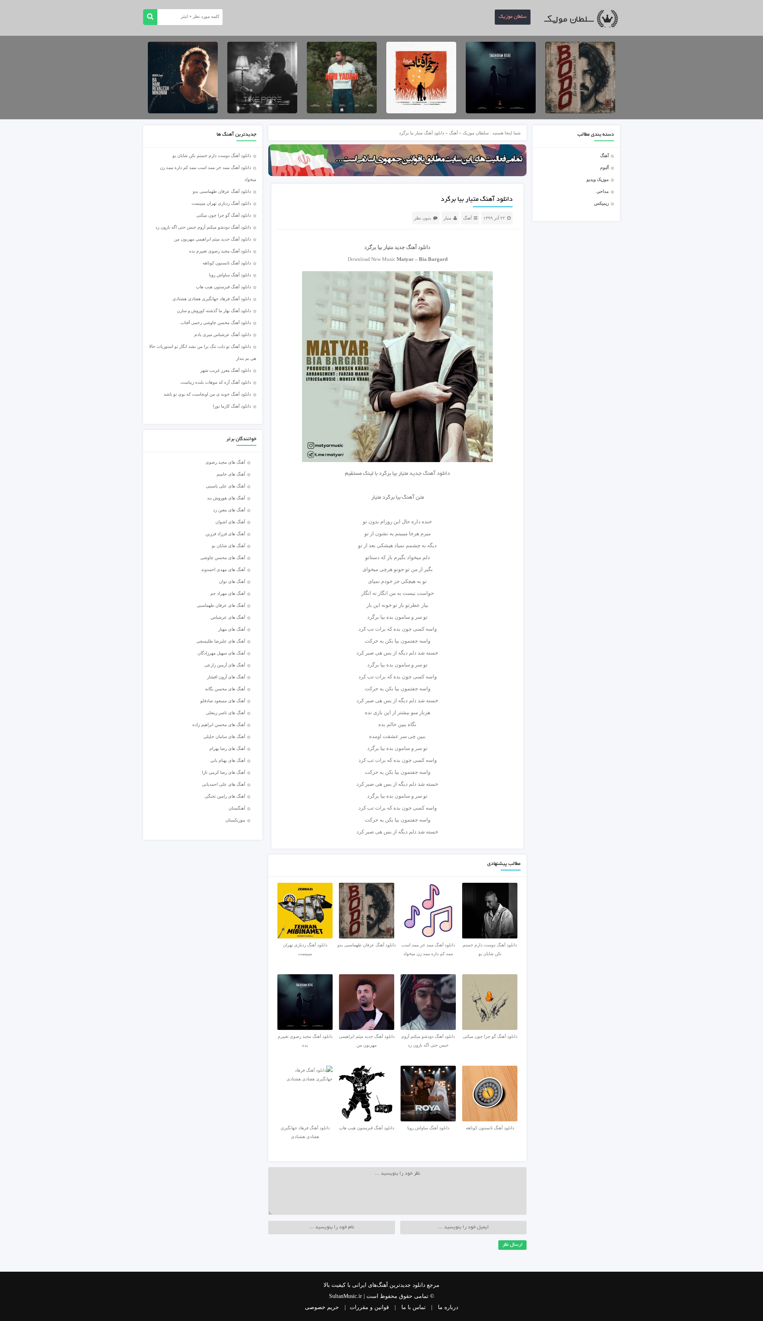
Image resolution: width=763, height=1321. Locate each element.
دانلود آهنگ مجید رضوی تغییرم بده (220, 251)
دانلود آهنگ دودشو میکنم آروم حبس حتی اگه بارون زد (203, 227)
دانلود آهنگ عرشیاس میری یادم (222, 334)
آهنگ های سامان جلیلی (224, 736)
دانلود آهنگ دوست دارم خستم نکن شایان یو (211, 155)
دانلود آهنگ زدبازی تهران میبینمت (221, 203)
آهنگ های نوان (232, 581)
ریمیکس (601, 203)
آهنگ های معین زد (229, 509)
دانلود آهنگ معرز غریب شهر (225, 370)
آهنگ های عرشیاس (228, 617)
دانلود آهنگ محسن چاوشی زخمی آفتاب (215, 322)
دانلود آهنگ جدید (412, 247)
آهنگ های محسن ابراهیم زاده (218, 724)
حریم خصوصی (322, 1307)
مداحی (602, 191)
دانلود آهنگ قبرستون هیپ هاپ (223, 286)
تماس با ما (413, 1307)
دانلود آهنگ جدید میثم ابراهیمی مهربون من (212, 239)
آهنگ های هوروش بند (226, 497)
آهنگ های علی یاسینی (225, 486)
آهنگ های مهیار (231, 629)
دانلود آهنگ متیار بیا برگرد (477, 199)
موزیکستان (235, 820)
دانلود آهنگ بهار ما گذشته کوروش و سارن (214, 310)
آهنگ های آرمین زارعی (224, 664)
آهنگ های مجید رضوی (225, 462)
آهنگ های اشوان (230, 521)
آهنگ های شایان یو (228, 545)
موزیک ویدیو (598, 179)
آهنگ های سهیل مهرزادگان (221, 653)
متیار (447, 218)
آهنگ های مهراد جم (227, 593)
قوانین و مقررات (369, 1307)
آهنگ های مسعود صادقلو (222, 700)
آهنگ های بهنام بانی (227, 760)
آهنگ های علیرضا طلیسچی (220, 641)
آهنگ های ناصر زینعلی (225, 712)
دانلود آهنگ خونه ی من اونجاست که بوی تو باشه (207, 394)
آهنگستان (237, 808)
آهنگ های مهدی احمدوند (223, 569)
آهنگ (604, 155)
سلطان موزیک (513, 17)
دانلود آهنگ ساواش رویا (230, 274)
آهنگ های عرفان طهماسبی (221, 605)
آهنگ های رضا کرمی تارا (223, 772)
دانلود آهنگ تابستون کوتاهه (227, 262)
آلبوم (604, 167)
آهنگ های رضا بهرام (227, 748)
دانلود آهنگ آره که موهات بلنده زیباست (215, 382)
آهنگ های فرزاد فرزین (225, 533)
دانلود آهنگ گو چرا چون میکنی (223, 215)
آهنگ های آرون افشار (226, 676)
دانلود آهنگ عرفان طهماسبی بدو (222, 191)
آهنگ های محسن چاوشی (222, 557)
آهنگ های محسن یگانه (225, 688)
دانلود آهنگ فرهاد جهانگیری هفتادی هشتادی (211, 298)
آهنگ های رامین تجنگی (225, 796)
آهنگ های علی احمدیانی (223, 784)
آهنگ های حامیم (231, 474)
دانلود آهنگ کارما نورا (232, 406)
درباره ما (448, 1307)
